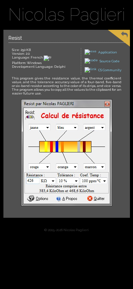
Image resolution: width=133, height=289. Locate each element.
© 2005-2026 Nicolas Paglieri (66, 230)
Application (107, 52)
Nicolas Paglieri (66, 14)
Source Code (110, 61)
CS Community (109, 70)
